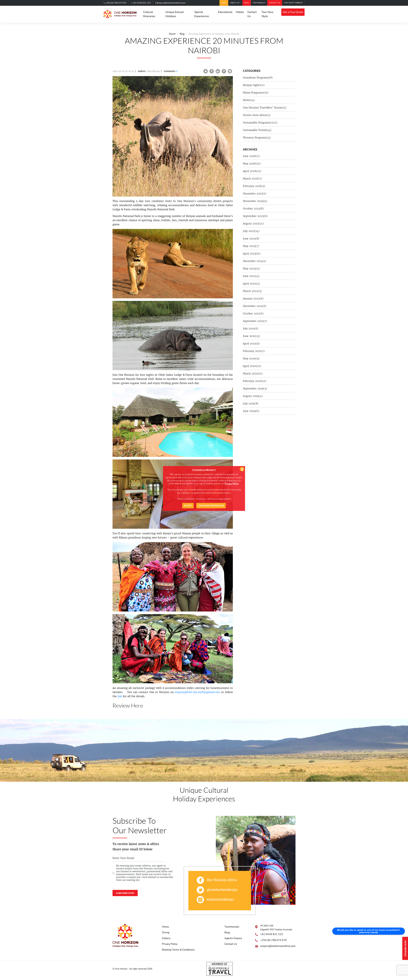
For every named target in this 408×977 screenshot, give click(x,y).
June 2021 (251, 336)
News (249, 100)
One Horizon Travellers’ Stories (264, 107)
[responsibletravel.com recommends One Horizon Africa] (219, 968)
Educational (225, 12)
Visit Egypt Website (293, 3)
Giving (165, 932)
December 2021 (254, 306)
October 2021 (253, 313)
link (119, 696)
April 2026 (252, 171)
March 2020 (252, 373)
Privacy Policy (170, 944)
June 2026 (251, 156)
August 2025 (253, 223)
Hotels (240, 12)
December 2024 (254, 261)
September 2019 (255, 388)
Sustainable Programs (260, 122)
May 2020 (251, 358)
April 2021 (251, 343)
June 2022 (251, 276)
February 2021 (254, 351)
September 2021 (255, 321)
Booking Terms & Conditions (178, 949)
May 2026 (252, 163)
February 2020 (254, 381)
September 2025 (255, 216)
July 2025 (251, 231)
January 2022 (253, 298)
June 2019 (251, 411)
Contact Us (274, 3)
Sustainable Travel (257, 130)
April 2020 (252, 366)
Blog (246, 3)
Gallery (166, 938)
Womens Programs (257, 137)
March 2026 (252, 178)
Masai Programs (255, 92)
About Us (234, 3)
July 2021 (250, 328)
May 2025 (251, 246)
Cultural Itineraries (149, 14)
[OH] (119, 14)
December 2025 (254, 193)
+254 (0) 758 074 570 (115, 2)
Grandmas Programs (258, 77)
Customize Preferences (211, 505)
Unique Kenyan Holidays (174, 14)
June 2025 (251, 238)
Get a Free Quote (293, 12)
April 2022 (251, 283)
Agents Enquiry (233, 938)
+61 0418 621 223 (142, 2)
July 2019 (250, 403)
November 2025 (255, 201)
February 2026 (254, 186)
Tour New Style (267, 14)
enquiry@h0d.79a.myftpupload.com (197, 692)
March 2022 (252, 291)
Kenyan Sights (254, 85)
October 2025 (253, 208)
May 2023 (251, 268)
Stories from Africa (256, 115)
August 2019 (252, 396)
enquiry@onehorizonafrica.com (171, 2)
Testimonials (259, 3)
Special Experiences (201, 14)
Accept (188, 505)
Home (223, 3)
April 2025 (251, 253)
